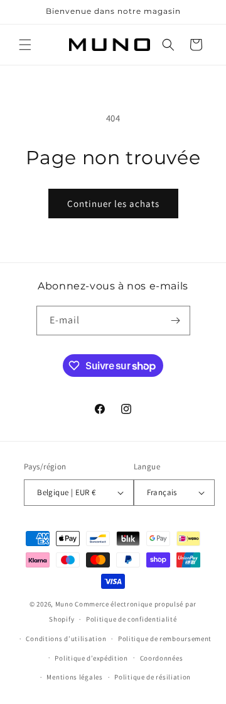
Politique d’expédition (91, 658)
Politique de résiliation (152, 677)
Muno (64, 604)
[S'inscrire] (176, 320)
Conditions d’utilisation (66, 638)
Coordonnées (161, 658)
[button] (25, 45)
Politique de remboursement (165, 638)
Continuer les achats (113, 204)
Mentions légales (74, 677)
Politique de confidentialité (131, 619)
